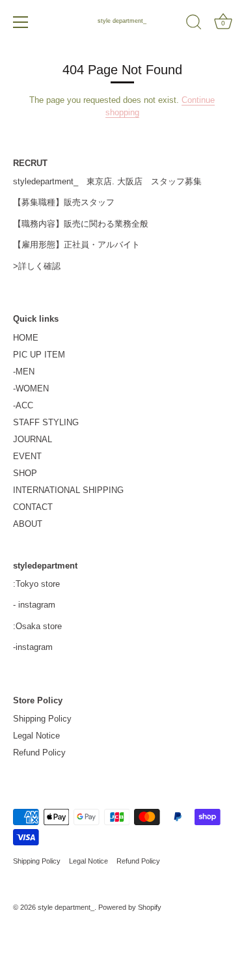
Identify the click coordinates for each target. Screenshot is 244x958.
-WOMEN (31, 388)
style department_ (122, 21)
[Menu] (21, 22)
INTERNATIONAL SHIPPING (68, 490)
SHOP (25, 473)
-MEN (23, 371)
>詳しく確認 (37, 266)
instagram (36, 605)
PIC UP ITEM (39, 354)
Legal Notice (36, 735)
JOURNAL (32, 439)
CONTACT (33, 507)
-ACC (23, 405)
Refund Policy (39, 752)
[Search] (194, 24)
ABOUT (27, 524)
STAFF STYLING (46, 422)
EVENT (27, 456)
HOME (25, 338)
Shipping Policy (42, 719)
